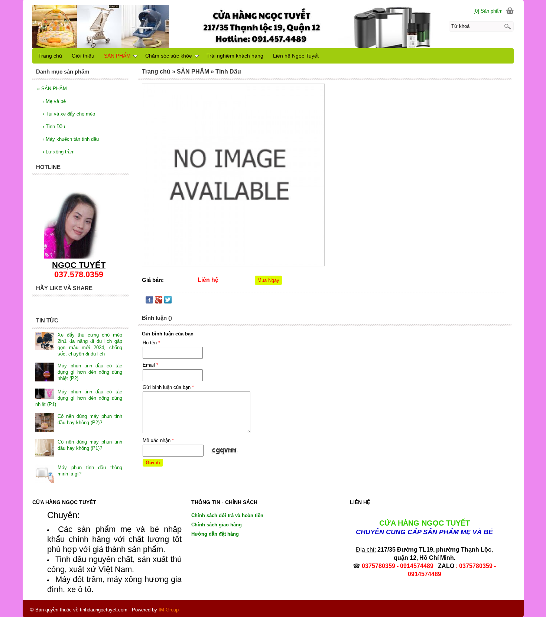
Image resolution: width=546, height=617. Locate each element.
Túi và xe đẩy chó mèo (69, 114)
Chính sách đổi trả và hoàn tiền (227, 515)
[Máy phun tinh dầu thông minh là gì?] (44, 474)
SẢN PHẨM (52, 88)
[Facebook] (149, 301)
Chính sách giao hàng (216, 524)
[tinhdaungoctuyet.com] (272, 25)
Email (150, 365)
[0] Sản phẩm (488, 11)
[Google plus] (158, 301)
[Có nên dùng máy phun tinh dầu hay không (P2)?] (44, 423)
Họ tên (151, 342)
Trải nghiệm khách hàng (235, 56)
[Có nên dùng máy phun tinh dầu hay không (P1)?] (44, 449)
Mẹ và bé (54, 101)
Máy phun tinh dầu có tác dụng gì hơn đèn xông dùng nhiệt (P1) (78, 398)
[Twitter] (168, 301)
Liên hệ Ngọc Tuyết (296, 56)
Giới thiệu (83, 56)
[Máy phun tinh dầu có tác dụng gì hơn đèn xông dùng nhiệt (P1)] (44, 395)
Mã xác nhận (158, 440)
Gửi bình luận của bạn (168, 387)
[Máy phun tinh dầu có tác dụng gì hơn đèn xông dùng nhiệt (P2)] (44, 373)
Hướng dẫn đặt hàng (215, 534)
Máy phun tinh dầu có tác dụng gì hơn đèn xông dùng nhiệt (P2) (90, 372)
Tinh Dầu (54, 126)
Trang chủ (50, 56)
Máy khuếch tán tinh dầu (71, 139)
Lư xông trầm (59, 152)
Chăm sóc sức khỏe (168, 56)
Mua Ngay (268, 280)
